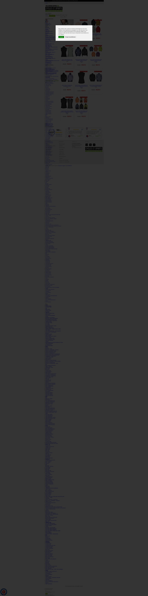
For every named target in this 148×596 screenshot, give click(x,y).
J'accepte (61, 36)
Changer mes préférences (70, 36)
